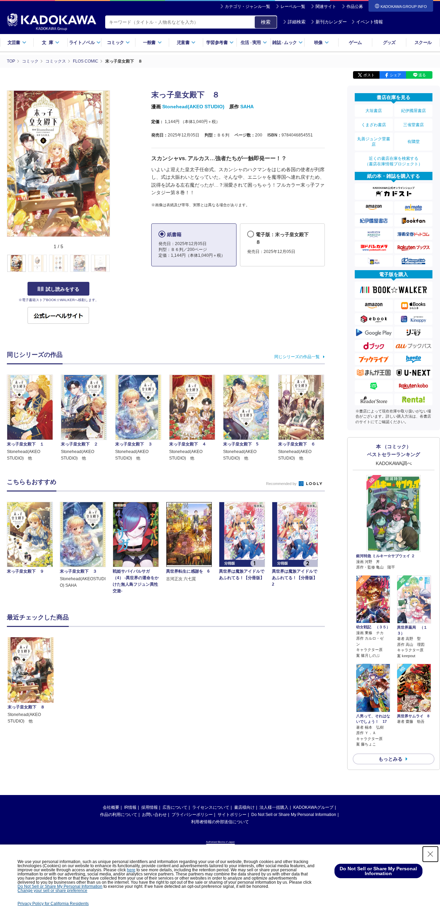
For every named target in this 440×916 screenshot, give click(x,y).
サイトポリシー (232, 814)
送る (422, 75)
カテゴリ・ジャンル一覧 (247, 6)
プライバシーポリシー (192, 814)
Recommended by (282, 484)
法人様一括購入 (274, 807)
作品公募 (354, 6)
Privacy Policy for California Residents (53, 903)
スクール (423, 42)
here (131, 870)
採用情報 (149, 807)
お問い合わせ (154, 814)
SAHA (247, 106)
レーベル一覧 (292, 6)
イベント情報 (369, 21)
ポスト (369, 75)
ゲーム (355, 42)
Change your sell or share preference (52, 891)
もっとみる (390, 759)
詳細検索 (297, 21)
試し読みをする (62, 289)
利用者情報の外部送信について (220, 821)
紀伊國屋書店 (413, 110)
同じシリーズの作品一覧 (297, 356)
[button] (114, 263)
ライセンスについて (210, 807)
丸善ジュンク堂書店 (373, 141)
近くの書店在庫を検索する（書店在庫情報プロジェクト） (393, 161)
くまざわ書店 (373, 124)
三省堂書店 (413, 124)
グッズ (389, 42)
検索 (266, 22)
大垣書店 (373, 110)
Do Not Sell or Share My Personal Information (293, 815)
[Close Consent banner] (430, 854)
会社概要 (111, 807)
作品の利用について (118, 814)
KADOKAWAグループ (313, 807)
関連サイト (326, 6)
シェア (395, 75)
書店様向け (244, 807)
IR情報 (130, 807)
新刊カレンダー (331, 21)
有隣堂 (413, 141)
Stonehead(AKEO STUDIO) (193, 106)
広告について (175, 807)
